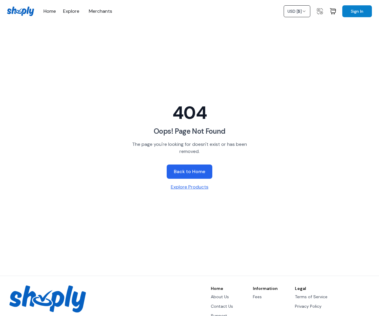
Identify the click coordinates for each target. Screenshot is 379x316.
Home (50, 11)
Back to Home (189, 171)
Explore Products (189, 187)
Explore (71, 11)
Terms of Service (311, 296)
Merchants (100, 11)
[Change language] (319, 11)
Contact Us (222, 306)
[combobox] (297, 11)
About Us (220, 296)
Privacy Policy (308, 306)
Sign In (357, 11)
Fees (257, 296)
